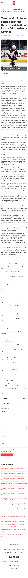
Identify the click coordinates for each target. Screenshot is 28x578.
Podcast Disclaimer (14, 565)
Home (2, 9)
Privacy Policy (14, 568)
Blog (8, 9)
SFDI (7, 35)
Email (2, 436)
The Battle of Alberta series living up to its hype (12, 521)
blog (2, 393)
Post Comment (7, 455)
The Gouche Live (14, 544)
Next (24, 398)
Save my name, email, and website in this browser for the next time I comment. (13, 450)
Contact (21, 552)
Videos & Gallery (8, 552)
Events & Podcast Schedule (18, 549)
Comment (3, 411)
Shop (16, 552)
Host (5, 549)
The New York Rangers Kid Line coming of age (12, 513)
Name (2, 430)
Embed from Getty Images (6, 39)
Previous (5, 398)
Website (3, 443)
